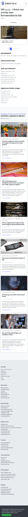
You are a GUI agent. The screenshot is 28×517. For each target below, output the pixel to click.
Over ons (3, 374)
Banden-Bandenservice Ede (8, 476)
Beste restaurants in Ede (7, 95)
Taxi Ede (3, 391)
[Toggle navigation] (25, 3)
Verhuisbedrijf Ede (5, 416)
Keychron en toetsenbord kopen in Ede (13, 259)
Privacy (3, 379)
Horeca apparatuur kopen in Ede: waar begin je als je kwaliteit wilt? (13, 223)
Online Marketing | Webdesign (11, 330)
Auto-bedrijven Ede (6, 472)
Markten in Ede (4, 99)
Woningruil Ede (4, 487)
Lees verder (6, 158)
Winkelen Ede (4, 424)
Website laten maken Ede (7, 462)
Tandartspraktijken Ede (7, 411)
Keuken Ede (4, 457)
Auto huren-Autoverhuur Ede (8, 474)
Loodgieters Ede (5, 413)
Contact (3, 371)
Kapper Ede (4, 393)
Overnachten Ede (5, 431)
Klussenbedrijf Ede (5, 442)
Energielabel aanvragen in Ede (8, 77)
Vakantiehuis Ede (5, 433)
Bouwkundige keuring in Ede (8, 79)
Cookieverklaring (5, 376)
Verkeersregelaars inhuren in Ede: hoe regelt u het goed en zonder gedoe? (13, 143)
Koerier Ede (4, 73)
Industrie (5, 179)
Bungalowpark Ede (5, 434)
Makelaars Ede (4, 449)
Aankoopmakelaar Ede (7, 83)
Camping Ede (4, 429)
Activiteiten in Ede (5, 93)
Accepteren (6, 514)
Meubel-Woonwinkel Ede (7, 426)
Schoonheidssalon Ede (6, 409)
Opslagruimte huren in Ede (7, 75)
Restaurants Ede (5, 406)
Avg (2, 378)
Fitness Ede (4, 102)
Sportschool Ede (5, 464)
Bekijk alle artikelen (5, 118)
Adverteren (4, 373)
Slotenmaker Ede (5, 479)
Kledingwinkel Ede (5, 461)
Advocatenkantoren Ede (7, 477)
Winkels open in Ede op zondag (9, 97)
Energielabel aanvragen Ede (8, 81)
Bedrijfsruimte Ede (5, 492)
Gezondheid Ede (5, 394)
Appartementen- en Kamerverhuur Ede (11, 427)
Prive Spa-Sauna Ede (6, 489)
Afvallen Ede (4, 396)
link (9, 63)
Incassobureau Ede (5, 491)
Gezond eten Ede (5, 398)
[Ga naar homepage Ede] (8, 3)
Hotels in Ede (4, 101)
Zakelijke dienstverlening (10, 139)
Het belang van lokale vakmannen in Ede (13, 295)
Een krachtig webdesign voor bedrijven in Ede (11, 334)
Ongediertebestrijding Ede (7, 494)
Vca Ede (3, 459)
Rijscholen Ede (4, 388)
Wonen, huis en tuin (8, 292)
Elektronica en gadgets (10, 255)
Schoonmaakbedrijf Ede (7, 447)
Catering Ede (4, 407)
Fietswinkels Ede (5, 389)
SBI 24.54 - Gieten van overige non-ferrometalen (13, 56)
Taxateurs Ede (4, 446)
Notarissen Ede (4, 444)
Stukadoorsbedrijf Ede (6, 414)
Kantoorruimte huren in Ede (8, 71)
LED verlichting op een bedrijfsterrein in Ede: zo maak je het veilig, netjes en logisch (13, 182)
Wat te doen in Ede (5, 91)
